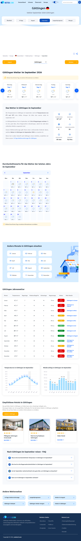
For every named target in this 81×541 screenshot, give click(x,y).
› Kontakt (64, 531)
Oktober (71, 62)
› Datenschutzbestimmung (69, 524)
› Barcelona (43, 521)
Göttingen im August (72, 335)
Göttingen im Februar (70, 305)
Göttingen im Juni (71, 325)
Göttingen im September (70, 340)
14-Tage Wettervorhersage (11, 497)
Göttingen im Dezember (70, 356)
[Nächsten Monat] (47, 172)
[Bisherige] (2, 90)
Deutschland (22, 2)
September (45, 20)
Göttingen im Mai (71, 320)
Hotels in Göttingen (9, 414)
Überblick (9, 20)
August (33, 20)
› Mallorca (50, 524)
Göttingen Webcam (9, 503)
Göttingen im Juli (71, 330)
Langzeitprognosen (57, 20)
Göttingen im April (71, 315)
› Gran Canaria (51, 528)
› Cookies (64, 528)
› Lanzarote (43, 524)
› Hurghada (43, 528)
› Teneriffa (50, 521)
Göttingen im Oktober (70, 345)
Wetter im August (60, 497)
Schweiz (30, 2)
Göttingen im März (72, 310)
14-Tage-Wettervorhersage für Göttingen (25, 138)
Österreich (38, 2)
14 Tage (21, 20)
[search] (79, 2)
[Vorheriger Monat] (5, 172)
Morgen (71, 20)
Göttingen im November (70, 351)
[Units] (55, 2)
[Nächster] (76, 90)
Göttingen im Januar (72, 300)
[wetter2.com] (7, 2)
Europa (46, 2)
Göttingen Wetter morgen (37, 503)
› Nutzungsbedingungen (68, 521)
